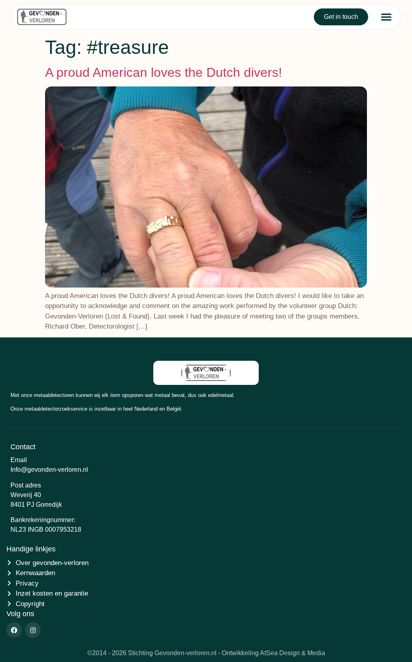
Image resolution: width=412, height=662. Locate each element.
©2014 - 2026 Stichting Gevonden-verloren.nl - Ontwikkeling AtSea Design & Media (206, 653)
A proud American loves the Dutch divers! (163, 72)
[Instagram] (32, 629)
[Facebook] (14, 629)
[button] (386, 16)
